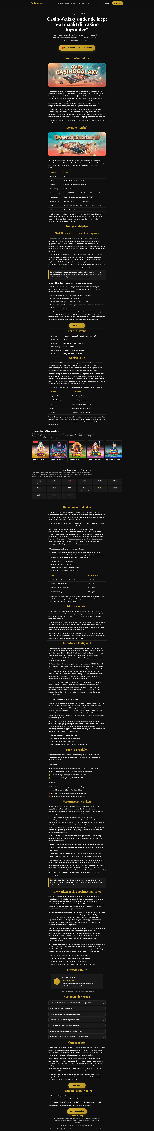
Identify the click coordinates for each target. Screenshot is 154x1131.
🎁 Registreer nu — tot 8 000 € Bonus (77, 48)
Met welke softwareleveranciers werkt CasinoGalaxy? (69, 1037)
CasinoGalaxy (37, 3)
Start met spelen (77, 1111)
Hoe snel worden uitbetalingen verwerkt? (64, 1020)
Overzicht (59, 3)
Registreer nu (77, 1085)
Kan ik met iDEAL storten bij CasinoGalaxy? (65, 1014)
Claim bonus (77, 326)
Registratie (117, 3)
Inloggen (106, 3)
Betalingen (81, 3)
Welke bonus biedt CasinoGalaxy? (62, 1008)
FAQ (88, 3)
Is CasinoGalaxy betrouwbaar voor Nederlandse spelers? (70, 1003)
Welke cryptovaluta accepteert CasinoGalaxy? (66, 1031)
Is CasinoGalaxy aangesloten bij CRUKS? (64, 1025)
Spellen (73, 3)
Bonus (67, 3)
